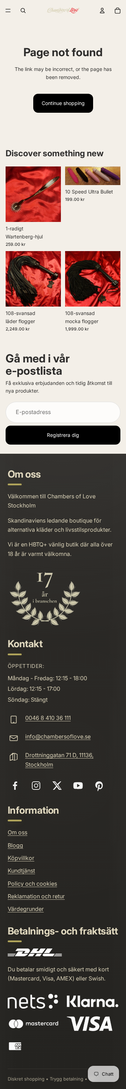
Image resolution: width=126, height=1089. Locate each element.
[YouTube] (78, 785)
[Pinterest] (99, 785)
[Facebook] (15, 785)
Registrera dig (63, 435)
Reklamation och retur (36, 896)
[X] (57, 785)
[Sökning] (23, 10)
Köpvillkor (21, 857)
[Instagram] (36, 785)
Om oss (17, 832)
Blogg (15, 845)
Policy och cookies (32, 883)
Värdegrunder (26, 908)
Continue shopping (63, 103)
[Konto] (102, 10)
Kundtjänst (21, 870)
